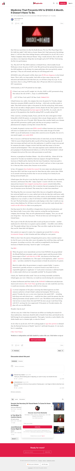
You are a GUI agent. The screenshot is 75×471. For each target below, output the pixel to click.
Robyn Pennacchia (18, 18)
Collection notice (51, 460)
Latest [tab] (16, 399)
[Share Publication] (57, 3)
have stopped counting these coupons (36, 184)
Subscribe (63, 3)
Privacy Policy (48, 431)
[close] (51, 406)
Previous (16, 350)
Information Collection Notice (37, 431)
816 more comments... (16, 392)
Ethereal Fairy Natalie (19, 374)
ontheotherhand (18, 382)
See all (14, 438)
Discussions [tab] (22, 399)
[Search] (53, 3)
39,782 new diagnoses (48, 75)
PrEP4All (42, 282)
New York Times (30, 284)
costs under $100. (27, 135)
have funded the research (31, 169)
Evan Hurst (19, 409)
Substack (30, 468)
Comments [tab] (14, 361)
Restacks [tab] (20, 361)
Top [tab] (12, 399)
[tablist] (17, 361)
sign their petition (51, 324)
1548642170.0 (45, 97)
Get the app (45, 464)
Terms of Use (44, 430)
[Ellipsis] (63, 374)
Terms (44, 460)
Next (59, 350)
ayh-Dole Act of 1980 (33, 256)
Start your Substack (34, 464)
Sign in (70, 3)
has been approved (36, 110)
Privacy (40, 460)
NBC (14, 248)
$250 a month (37, 128)
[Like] (12, 23)
